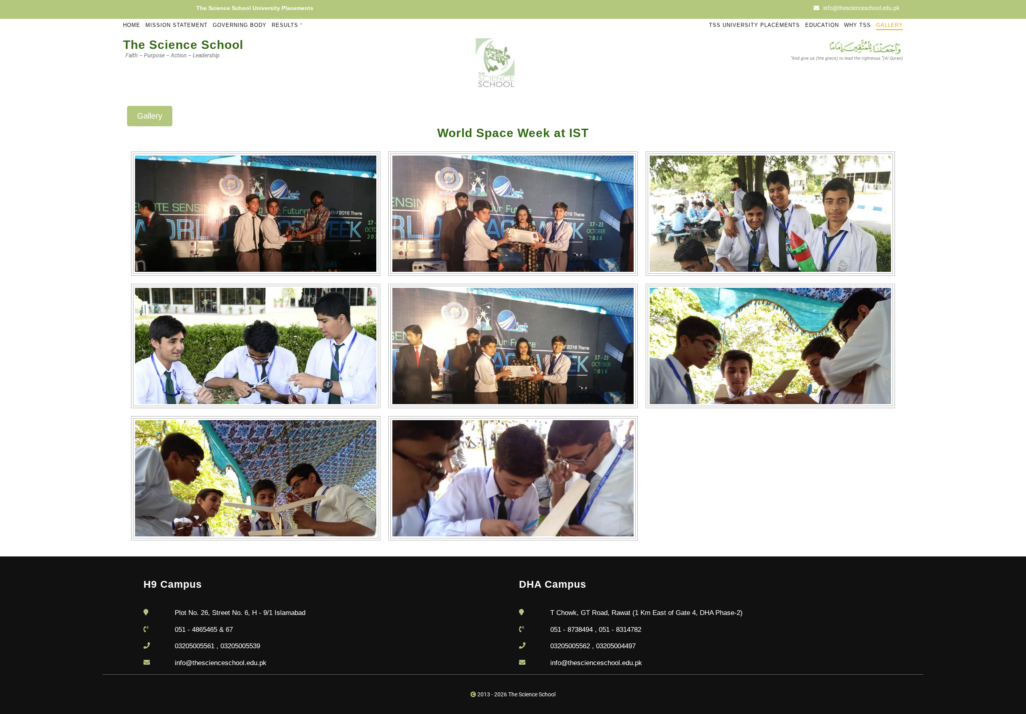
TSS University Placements (754, 25)
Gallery (889, 25)
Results (287, 25)
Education (822, 25)
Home (131, 25)
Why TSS (857, 25)
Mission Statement (176, 25)
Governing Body (240, 25)
